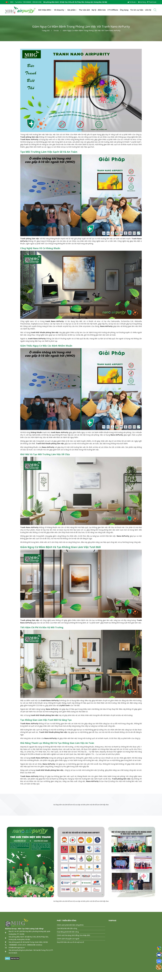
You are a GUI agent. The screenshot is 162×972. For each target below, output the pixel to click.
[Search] (155, 10)
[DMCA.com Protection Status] (12, 958)
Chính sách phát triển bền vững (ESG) (70, 925)
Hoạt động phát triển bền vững (68, 932)
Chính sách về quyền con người (68, 939)
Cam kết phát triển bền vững (67, 928)
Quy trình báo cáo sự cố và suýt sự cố (70, 942)
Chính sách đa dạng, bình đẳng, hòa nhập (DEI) (73, 935)
